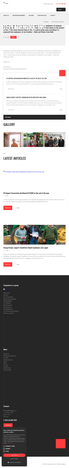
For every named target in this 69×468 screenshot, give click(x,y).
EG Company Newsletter (58, 21)
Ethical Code (7, 367)
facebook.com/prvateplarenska (14, 429)
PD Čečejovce (8, 307)
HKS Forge (7, 293)
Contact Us (8, 425)
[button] (14, 462)
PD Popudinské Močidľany (11, 311)
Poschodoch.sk (42, 15)
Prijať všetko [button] (14, 455)
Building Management (18, 15)
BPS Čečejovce (8, 305)
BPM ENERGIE (8, 301)
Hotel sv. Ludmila (8, 313)
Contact (52, 15)
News (13, 37)
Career (5, 363)
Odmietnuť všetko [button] (14, 458)
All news (8, 117)
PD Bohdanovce (8, 309)
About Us (6, 15)
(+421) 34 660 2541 (10, 420)
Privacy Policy (7, 370)
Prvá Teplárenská (8, 297)
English (60, 9)
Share (61, 89)
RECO (64, 464)
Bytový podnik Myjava (10, 299)
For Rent (31, 15)
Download (46, 21)
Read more (11, 89)
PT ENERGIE (7, 303)
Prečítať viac (9, 443)
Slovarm (6, 295)
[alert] (14, 446)
